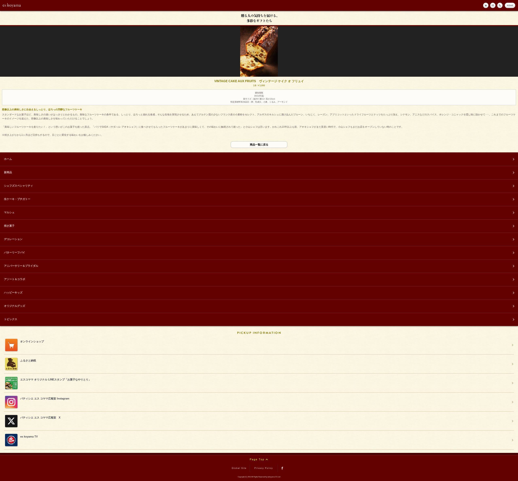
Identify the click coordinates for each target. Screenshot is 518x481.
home (510, 5)
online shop (485, 5)
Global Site (240, 468)
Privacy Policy (264, 468)
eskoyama (12, 5)
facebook (282, 468)
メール (493, 5)
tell (500, 5)
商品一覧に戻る (259, 144)
